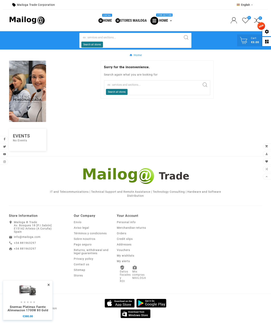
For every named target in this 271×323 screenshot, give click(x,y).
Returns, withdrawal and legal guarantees (91, 251)
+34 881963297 (25, 242)
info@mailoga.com (27, 236)
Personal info (126, 222)
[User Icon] (235, 20)
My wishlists (125, 255)
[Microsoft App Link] (135, 313)
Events (21, 135)
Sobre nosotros (84, 238)
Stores (78, 275)
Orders (121, 233)
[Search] (186, 37)
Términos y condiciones (90, 233)
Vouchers (123, 250)
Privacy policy (83, 258)
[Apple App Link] (120, 303)
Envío (78, 222)
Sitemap (79, 269)
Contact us (81, 264)
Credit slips (125, 238)
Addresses (124, 244)
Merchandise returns (131, 227)
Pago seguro (83, 244)
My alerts (123, 261)
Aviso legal (81, 227)
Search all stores (92, 44)
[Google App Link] (151, 303)
